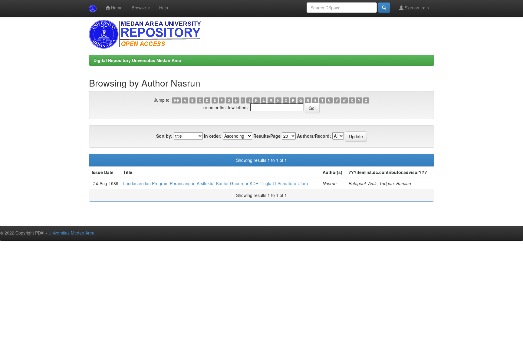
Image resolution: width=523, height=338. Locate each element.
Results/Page (267, 136)
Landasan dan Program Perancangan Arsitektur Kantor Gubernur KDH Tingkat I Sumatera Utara (215, 183)
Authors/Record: (314, 136)
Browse (139, 8)
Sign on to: (414, 8)
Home (116, 8)
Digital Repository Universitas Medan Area (137, 60)
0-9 (176, 100)
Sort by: (164, 136)
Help (163, 8)
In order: (213, 136)
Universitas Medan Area (71, 233)
